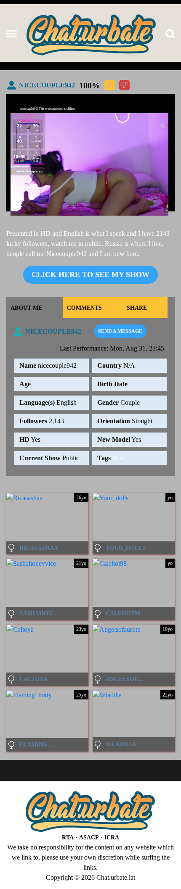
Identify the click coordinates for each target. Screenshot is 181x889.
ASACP (89, 837)
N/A (118, 458)
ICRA (111, 837)
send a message (120, 331)
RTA (68, 837)
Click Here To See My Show (90, 274)
